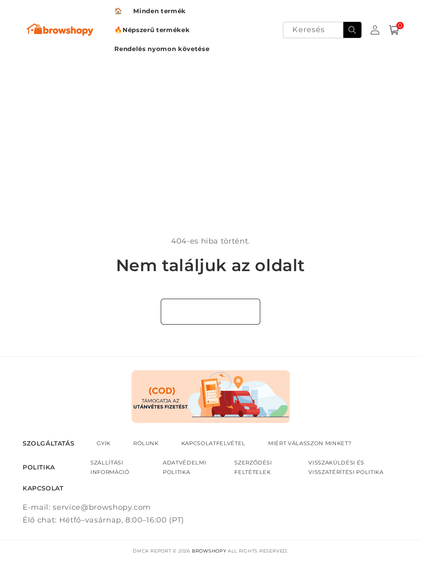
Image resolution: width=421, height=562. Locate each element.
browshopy (209, 551)
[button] (394, 30)
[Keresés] (352, 30)
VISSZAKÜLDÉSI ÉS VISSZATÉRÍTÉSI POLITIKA (345, 467)
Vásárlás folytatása (210, 311)
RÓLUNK (146, 443)
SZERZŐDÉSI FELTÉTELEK (253, 467)
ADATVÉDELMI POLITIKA (184, 467)
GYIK (104, 443)
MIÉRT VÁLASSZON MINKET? (309, 443)
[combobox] (322, 30)
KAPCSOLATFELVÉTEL (213, 443)
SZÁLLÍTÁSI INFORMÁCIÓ (110, 467)
